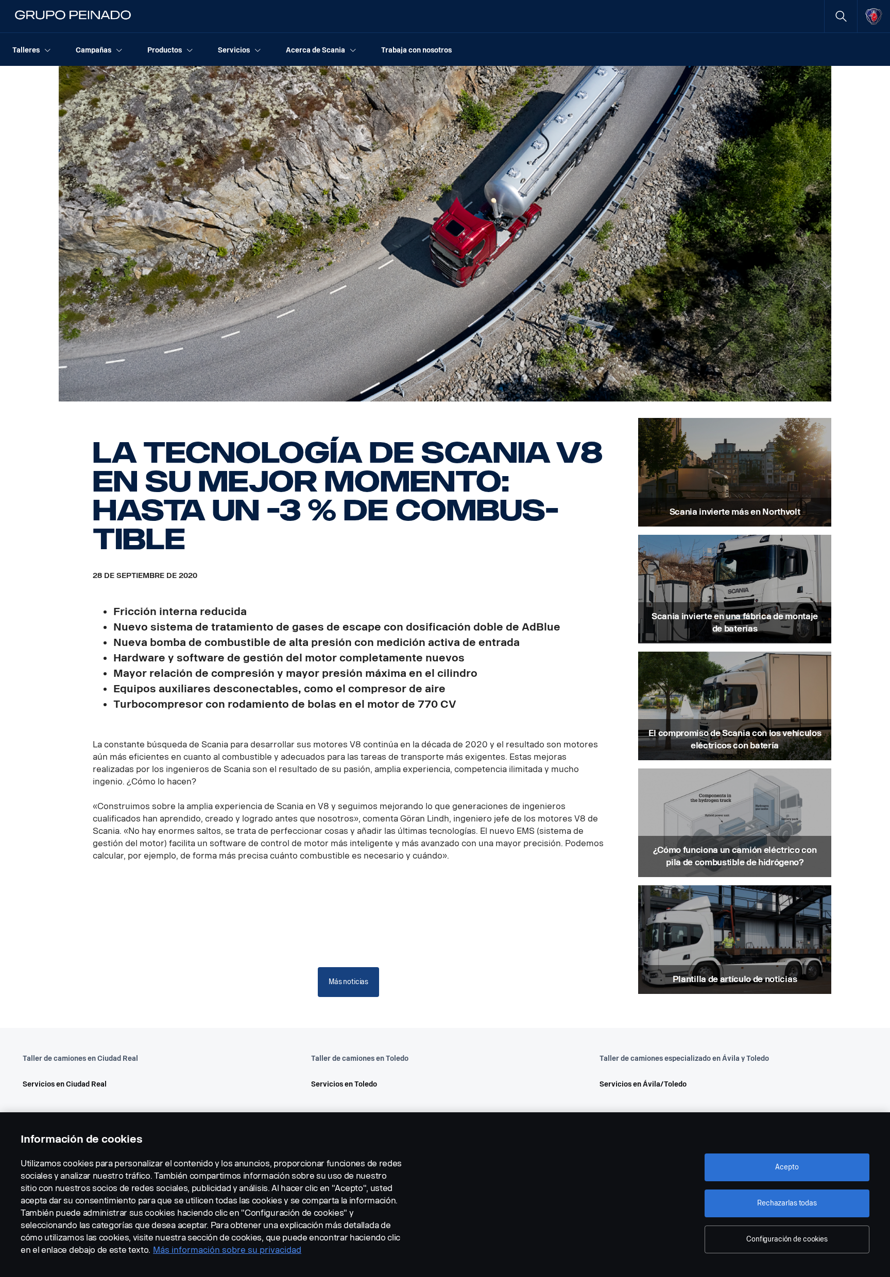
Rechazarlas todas (787, 1203)
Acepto (786, 1167)
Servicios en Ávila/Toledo (643, 1084)
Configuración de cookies (787, 1239)
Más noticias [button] (348, 981)
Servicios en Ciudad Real (65, 1084)
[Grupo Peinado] (73, 16)
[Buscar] (841, 16)
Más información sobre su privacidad (227, 1250)
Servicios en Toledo (344, 1084)
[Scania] (874, 16)
